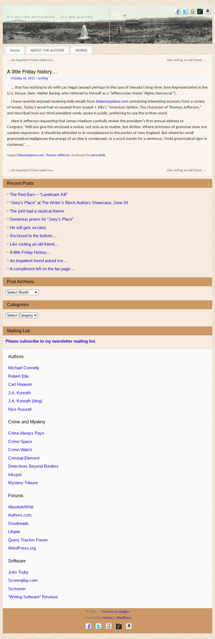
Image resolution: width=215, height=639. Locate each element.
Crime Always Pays (26, 433)
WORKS (81, 51)
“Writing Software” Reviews (33, 596)
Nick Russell (19, 409)
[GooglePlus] (199, 12)
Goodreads (18, 523)
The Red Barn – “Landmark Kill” (38, 194)
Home (15, 51)
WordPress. (124, 618)
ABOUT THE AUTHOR (47, 51)
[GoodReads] (192, 12)
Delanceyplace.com (112, 102)
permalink (98, 155)
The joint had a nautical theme (37, 211)
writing (43, 78)
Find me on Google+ (116, 611)
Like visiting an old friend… (186, 60)
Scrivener (17, 588)
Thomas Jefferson (58, 155)
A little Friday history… (30, 252)
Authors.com (20, 515)
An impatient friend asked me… (32, 60)
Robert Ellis (18, 376)
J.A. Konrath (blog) (25, 400)
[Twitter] (184, 12)
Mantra (107, 618)
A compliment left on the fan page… (42, 268)
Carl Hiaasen (20, 384)
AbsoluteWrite (21, 506)
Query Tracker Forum (28, 540)
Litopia (14, 531)
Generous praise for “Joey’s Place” (42, 219)
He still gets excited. (28, 227)
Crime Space (20, 441)
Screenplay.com (23, 580)
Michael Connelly (23, 367)
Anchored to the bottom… (33, 235)
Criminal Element (23, 458)
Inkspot (15, 474)
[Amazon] (207, 12)
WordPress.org (22, 548)
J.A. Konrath (19, 392)
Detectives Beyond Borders (33, 466)
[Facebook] (177, 12)
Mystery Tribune (23, 482)
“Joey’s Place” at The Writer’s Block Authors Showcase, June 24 (69, 202)
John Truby (18, 572)
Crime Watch (20, 449)
